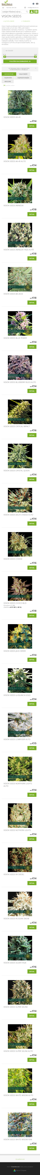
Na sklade (9, 51)
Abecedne (7, 81)
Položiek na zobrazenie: (19, 61)
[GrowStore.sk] (7, 3)
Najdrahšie (8, 78)
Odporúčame (8, 74)
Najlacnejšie (23, 74)
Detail (32, 126)
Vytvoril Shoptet (21, 1170)
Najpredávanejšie (23, 78)
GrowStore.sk (20, 1159)
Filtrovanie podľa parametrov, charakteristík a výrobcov (19, 69)
